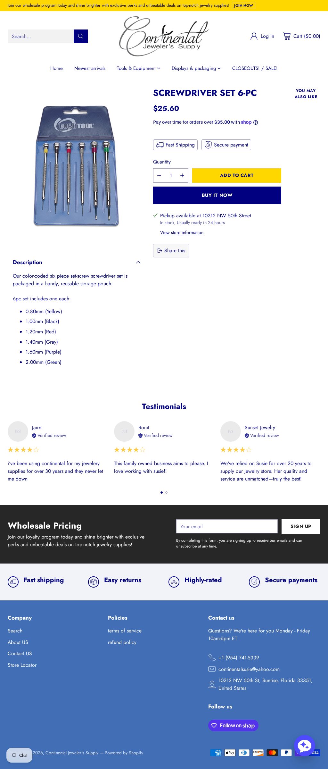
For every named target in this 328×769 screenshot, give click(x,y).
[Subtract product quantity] (159, 175)
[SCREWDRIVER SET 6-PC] (77, 166)
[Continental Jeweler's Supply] (164, 36)
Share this (174, 250)
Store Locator (22, 665)
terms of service (125, 630)
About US (18, 642)
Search (15, 630)
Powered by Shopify (124, 752)
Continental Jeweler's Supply (71, 752)
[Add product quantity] (182, 175)
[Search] (81, 36)
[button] (304, 745)
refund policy (122, 642)
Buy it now (217, 195)
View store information (181, 232)
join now (243, 5)
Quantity (162, 161)
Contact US (20, 653)
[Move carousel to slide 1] (161, 492)
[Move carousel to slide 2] (166, 492)
